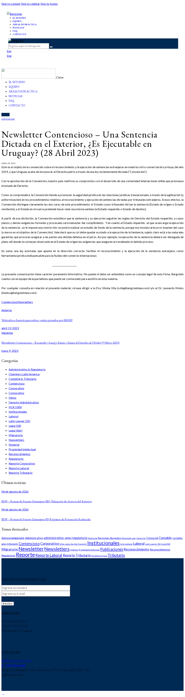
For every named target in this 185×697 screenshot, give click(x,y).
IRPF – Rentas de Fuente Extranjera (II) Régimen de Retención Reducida (46, 519)
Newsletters (25, 302)
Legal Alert (15, 430)
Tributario (116, 555)
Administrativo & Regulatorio (27, 369)
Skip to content (11, 3)
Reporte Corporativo (22, 463)
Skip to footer (49, 3)
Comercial (141, 538)
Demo (12, 397)
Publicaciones (111, 549)
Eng (9, 55)
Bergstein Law (129, 538)
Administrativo (34, 538)
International (126, 544)
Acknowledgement (13, 538)
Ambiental (93, 538)
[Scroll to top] (3, 693)
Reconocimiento (136, 549)
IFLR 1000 (15, 407)
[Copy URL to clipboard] (10, 306)
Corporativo (16, 388)
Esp (9, 51)
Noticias (74, 549)
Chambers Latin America (24, 374)
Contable (165, 538)
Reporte (25, 554)
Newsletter (31, 549)
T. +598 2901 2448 (13, 665)
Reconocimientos (20, 454)
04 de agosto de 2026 (15, 491)
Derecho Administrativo (24, 402)
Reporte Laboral (19, 468)
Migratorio (16, 435)
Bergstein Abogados (109, 538)
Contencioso (8, 119)
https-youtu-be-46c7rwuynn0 (73, 544)
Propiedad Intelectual (22, 449)
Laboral (13, 416)
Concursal (152, 538)
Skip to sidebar (30, 3)
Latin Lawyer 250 (19, 421)
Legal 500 (15, 425)
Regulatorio (16, 458)
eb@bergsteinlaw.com (16, 660)
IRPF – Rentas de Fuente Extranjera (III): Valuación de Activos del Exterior (46, 501)
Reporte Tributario (21, 472)
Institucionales (18, 411)
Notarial (14, 444)
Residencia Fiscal (99, 556)
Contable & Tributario (22, 378)
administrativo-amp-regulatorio (65, 538)
